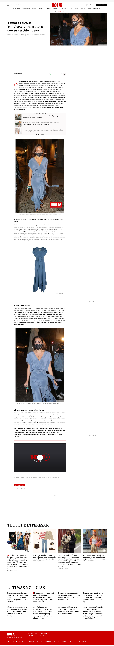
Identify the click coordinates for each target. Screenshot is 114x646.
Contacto (43, 633)
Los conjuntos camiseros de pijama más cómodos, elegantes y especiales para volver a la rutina (40, 116)
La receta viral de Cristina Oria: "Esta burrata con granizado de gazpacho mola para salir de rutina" (68, 610)
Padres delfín (83, 0)
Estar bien (55, 8)
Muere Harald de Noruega (19, 0)
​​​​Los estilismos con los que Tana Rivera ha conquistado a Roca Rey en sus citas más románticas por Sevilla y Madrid (18, 597)
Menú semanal (91, 0)
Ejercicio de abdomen (75, 0)
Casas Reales (25, 8)
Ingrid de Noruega (29, 0)
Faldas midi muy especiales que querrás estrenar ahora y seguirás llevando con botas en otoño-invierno (94, 558)
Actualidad (16, 8)
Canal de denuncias (81, 641)
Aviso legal (31, 641)
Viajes (76, 8)
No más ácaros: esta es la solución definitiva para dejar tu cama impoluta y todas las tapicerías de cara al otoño (41, 123)
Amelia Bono (57, 0)
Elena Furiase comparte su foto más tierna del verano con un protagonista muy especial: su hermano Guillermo (17, 611)
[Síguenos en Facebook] (11, 641)
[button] (40, 458)
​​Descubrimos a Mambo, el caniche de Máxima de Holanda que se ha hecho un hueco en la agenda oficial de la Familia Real (43, 597)
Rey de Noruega (37, 0)
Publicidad (31, 635)
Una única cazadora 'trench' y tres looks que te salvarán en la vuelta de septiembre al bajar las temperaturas (44, 558)
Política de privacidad (63, 641)
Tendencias (61, 11)
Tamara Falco (20, 488)
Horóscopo (96, 8)
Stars (37, 430)
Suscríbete (101, 4)
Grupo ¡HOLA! (44, 635)
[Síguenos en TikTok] (17, 641)
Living (70, 8)
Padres (89, 8)
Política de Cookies (45, 641)
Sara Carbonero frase (66, 0)
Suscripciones (32, 633)
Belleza (41, 8)
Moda (55, 11)
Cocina (48, 8)
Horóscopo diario (98, 0)
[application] (40, 457)
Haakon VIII (44, 0)
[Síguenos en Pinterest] (22, 641)
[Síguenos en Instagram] (8, 641)
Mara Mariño (18, 73)
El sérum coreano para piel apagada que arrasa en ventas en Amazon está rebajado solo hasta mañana (69, 596)
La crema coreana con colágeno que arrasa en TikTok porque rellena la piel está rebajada (43, 131)
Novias (83, 8)
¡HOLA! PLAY (24, 432)
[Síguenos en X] (14, 641)
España (89, 4)
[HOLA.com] (57, 5)
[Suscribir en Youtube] (19, 641)
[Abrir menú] (8, 5)
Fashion (34, 8)
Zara (53, 0)
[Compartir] (64, 74)
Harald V (49, 0)
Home (51, 11)
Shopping (63, 8)
